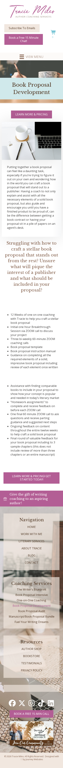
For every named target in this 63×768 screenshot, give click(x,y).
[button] (12, 703)
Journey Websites (34, 759)
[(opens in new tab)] (31, 733)
